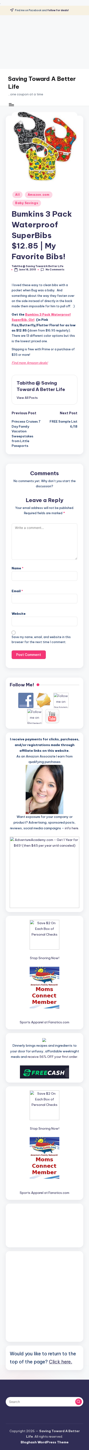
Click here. (60, 1362)
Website (19, 613)
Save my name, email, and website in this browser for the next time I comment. (41, 639)
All (17, 194)
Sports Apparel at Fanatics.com (44, 1022)
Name (17, 568)
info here (71, 828)
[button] (27, 398)
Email (17, 591)
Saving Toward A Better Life (42, 82)
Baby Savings (26, 203)
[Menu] (11, 104)
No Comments (55, 269)
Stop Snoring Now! (44, 958)
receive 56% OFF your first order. (53, 1057)
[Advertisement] (44, 42)
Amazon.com (39, 194)
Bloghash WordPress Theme (45, 1442)
